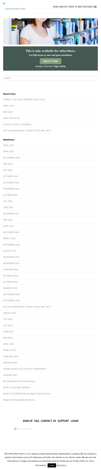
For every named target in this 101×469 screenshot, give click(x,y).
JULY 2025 (8, 325)
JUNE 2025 (8, 331)
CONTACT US (48, 420)
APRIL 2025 (8, 106)
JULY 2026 (8, 201)
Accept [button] (51, 465)
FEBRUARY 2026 (11, 269)
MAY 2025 (8, 164)
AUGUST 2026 (9, 251)
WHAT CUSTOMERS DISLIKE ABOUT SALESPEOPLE (26, 393)
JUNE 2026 (8, 207)
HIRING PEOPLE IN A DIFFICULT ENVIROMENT (25, 369)
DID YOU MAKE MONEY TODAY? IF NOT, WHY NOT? (27, 130)
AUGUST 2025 (9, 313)
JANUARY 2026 (10, 288)
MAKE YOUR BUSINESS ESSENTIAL (19, 400)
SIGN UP (28, 420)
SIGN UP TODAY (50, 61)
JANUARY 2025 (10, 362)
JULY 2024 (8, 319)
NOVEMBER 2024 (11, 263)
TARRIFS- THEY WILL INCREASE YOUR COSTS (24, 99)
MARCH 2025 (9, 350)
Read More (61, 465)
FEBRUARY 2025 (11, 356)
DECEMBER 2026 (11, 182)
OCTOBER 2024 (10, 276)
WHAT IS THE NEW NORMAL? (17, 387)
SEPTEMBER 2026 (11, 245)
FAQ (36, 420)
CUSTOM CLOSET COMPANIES (17, 124)
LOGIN (74, 420)
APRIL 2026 (8, 226)
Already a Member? (50, 66)
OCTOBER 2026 (10, 195)
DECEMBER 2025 (11, 213)
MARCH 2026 (9, 238)
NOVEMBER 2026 (11, 189)
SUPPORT (63, 420)
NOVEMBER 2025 (11, 257)
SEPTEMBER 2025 (11, 158)
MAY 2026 (8, 112)
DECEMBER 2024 (11, 232)
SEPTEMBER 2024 (11, 294)
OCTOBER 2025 (10, 176)
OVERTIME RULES (11, 118)
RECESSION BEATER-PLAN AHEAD (19, 381)
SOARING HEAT (10, 375)
